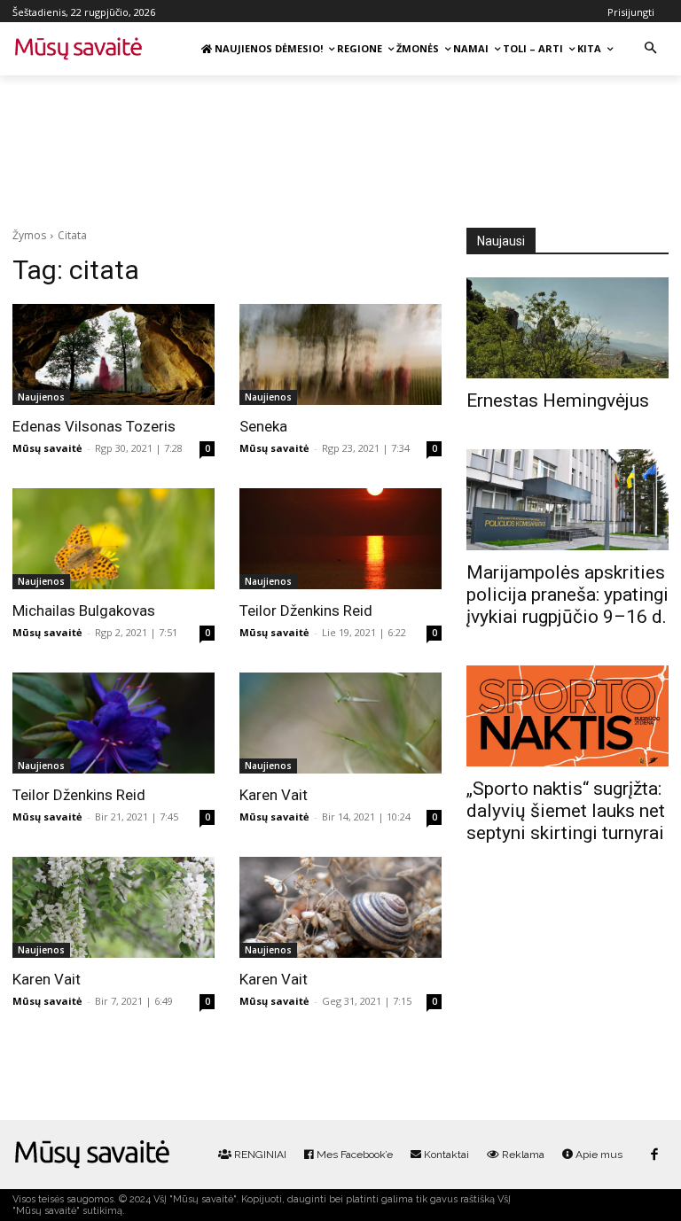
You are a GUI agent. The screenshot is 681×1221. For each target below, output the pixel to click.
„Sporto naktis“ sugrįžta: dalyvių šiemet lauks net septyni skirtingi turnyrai (565, 811)
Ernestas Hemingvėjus (557, 400)
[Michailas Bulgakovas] (113, 538)
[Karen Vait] (340, 723)
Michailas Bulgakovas (83, 610)
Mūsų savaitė (47, 448)
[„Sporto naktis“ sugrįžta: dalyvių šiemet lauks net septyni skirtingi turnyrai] (567, 715)
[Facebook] (654, 1155)
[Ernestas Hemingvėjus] (567, 327)
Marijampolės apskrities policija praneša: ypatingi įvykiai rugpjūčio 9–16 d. (567, 594)
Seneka (263, 426)
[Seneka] (340, 354)
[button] (650, 49)
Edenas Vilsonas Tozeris (94, 426)
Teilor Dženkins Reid (305, 610)
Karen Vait (273, 795)
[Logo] (92, 1154)
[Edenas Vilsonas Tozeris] (113, 354)
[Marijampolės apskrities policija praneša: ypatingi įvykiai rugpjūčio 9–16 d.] (567, 499)
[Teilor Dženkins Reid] (340, 538)
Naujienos (41, 397)
